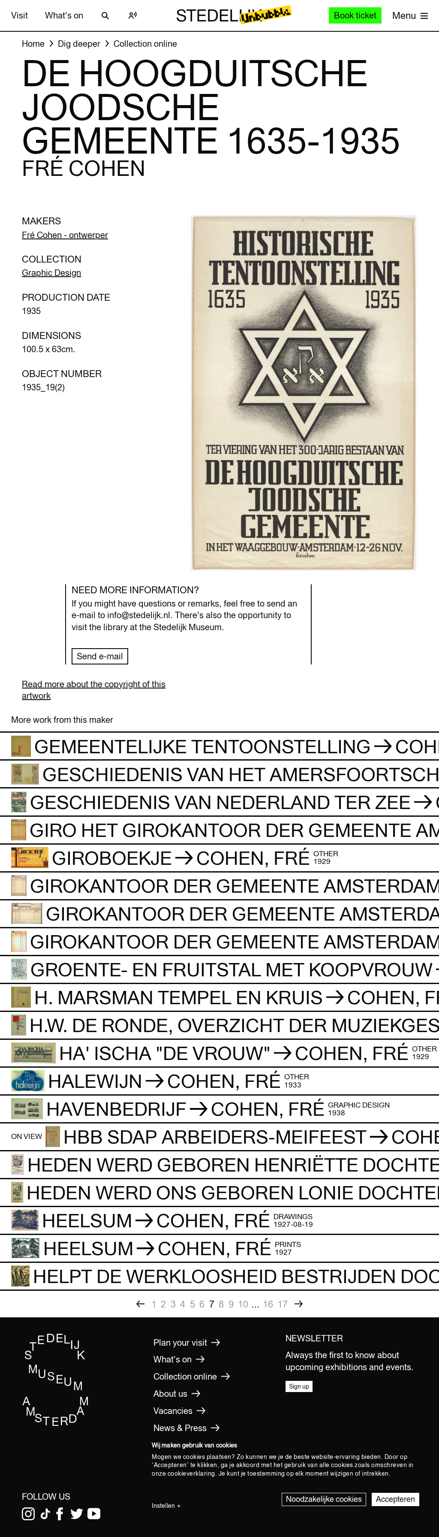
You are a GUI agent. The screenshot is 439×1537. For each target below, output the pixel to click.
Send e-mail (100, 656)
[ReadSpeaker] (132, 15)
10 (243, 1304)
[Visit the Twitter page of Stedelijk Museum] (76, 1513)
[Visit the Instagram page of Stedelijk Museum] (28, 1513)
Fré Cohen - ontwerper (65, 235)
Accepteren (395, 1499)
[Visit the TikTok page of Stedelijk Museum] (45, 1513)
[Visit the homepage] (55, 1424)
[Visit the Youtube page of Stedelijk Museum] (93, 1513)
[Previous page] (140, 1304)
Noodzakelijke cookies (324, 1499)
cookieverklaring (191, 1473)
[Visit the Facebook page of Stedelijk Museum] (59, 1513)
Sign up (299, 1386)
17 (282, 1304)
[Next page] (299, 1304)
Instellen (163, 1505)
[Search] (105, 15)
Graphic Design (51, 273)
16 (268, 1304)
